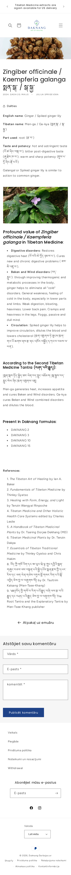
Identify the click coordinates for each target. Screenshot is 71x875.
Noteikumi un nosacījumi (24, 759)
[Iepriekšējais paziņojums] (7, 6)
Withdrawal (15, 768)
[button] (60, 25)
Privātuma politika (20, 750)
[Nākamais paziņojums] (63, 6)
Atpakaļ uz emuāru (38, 622)
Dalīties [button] (12, 106)
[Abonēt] (56, 793)
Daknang (33, 855)
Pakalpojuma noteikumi (53, 860)
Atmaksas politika (25, 866)
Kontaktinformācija (49, 866)
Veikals (12, 732)
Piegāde (13, 741)
